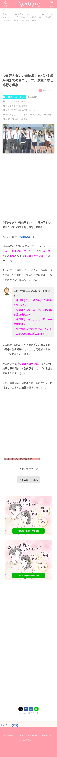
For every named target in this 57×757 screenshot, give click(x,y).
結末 (8, 119)
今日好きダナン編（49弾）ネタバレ (21, 110)
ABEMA (33, 97)
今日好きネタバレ (13, 115)
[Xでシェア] (20, 709)
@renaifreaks (22, 236)
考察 (25, 119)
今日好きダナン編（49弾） (17, 106)
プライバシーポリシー (27, 735)
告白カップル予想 (33, 115)
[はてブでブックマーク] (31, 709)
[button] (51, 516)
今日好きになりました (15, 97)
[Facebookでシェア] (26, 709)
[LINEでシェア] (36, 709)
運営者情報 (8, 735)
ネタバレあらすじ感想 (15, 101)
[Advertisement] (28, 186)
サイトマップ (47, 735)
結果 (17, 119)
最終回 (49, 115)
